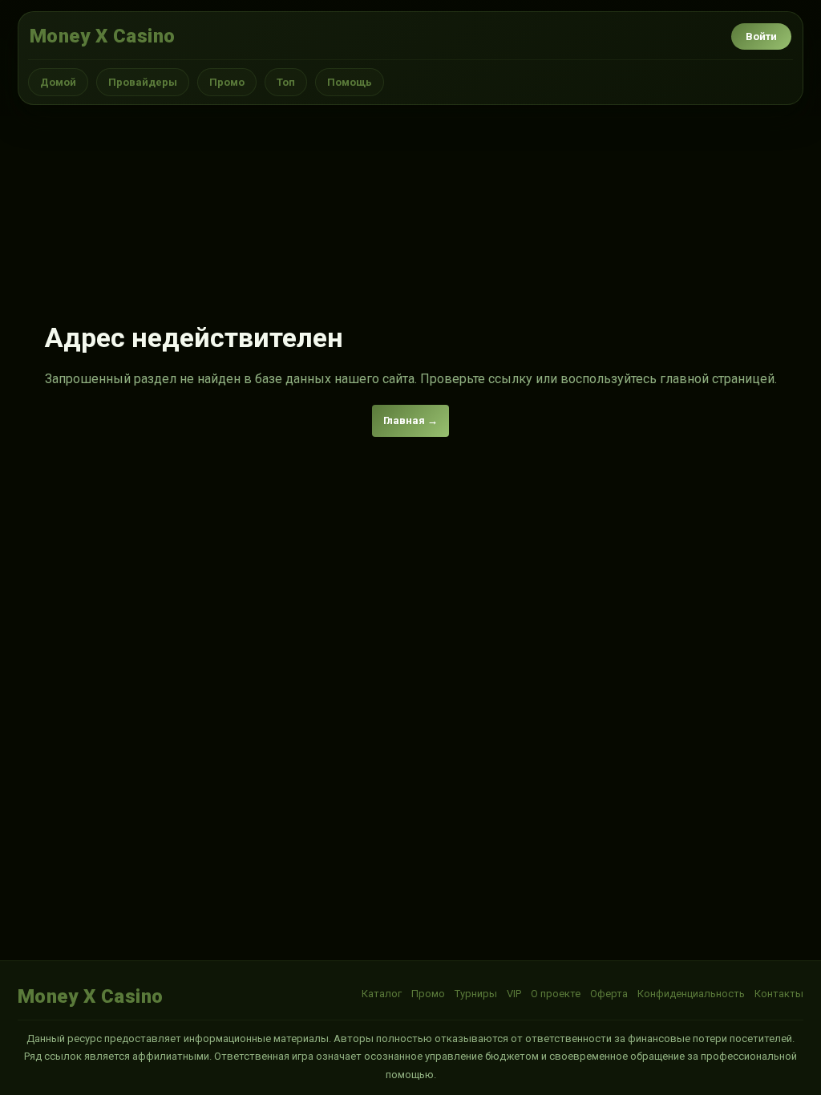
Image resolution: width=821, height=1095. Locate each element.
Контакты (778, 994)
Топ (286, 82)
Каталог (382, 994)
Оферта (609, 994)
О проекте (555, 994)
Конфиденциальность (691, 994)
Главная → (410, 420)
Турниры (476, 994)
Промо (227, 82)
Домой (58, 82)
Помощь (349, 82)
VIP (514, 994)
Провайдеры (142, 82)
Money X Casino (103, 36)
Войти (761, 36)
